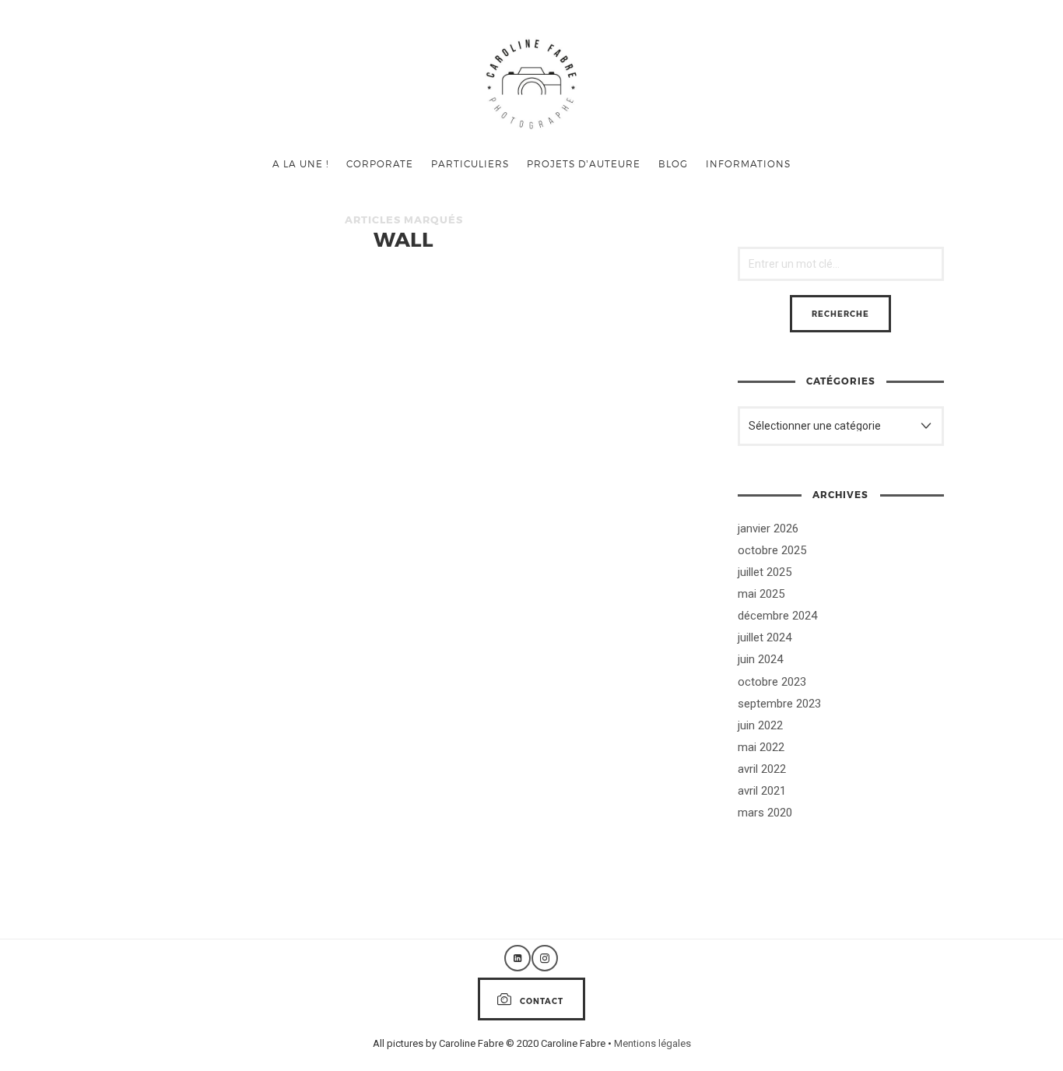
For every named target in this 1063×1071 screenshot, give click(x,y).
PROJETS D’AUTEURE (583, 163)
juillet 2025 (764, 572)
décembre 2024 (777, 616)
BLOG (673, 163)
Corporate (379, 163)
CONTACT (541, 1001)
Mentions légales (652, 1043)
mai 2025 (761, 594)
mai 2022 (761, 747)
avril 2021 (762, 791)
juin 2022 (760, 725)
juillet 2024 (764, 637)
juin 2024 (760, 659)
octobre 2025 (772, 550)
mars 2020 (765, 813)
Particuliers (470, 163)
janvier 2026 (768, 528)
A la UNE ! (300, 163)
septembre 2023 (779, 704)
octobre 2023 (772, 682)
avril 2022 (762, 769)
